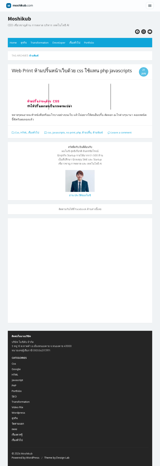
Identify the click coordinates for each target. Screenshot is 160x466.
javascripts (58, 132)
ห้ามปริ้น (87, 132)
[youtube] (150, 31)
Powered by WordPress (25, 457)
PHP (14, 385)
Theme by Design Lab (56, 457)
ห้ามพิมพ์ (98, 132)
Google (16, 369)
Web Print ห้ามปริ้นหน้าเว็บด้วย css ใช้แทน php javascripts (72, 70)
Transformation (40, 42)
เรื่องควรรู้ (17, 434)
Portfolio (89, 42)
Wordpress (18, 412)
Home (13, 42)
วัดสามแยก (18, 423)
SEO (14, 396)
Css (17, 132)
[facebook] (137, 31)
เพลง (14, 429)
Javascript (17, 380)
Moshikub (19, 18)
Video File (17, 407)
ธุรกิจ (24, 42)
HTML (23, 132)
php (78, 132)
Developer (58, 42)
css (49, 132)
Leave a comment (121, 132)
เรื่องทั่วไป (74, 42)
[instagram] (143, 31)
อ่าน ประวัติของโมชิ (80, 195)
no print (70, 132)
